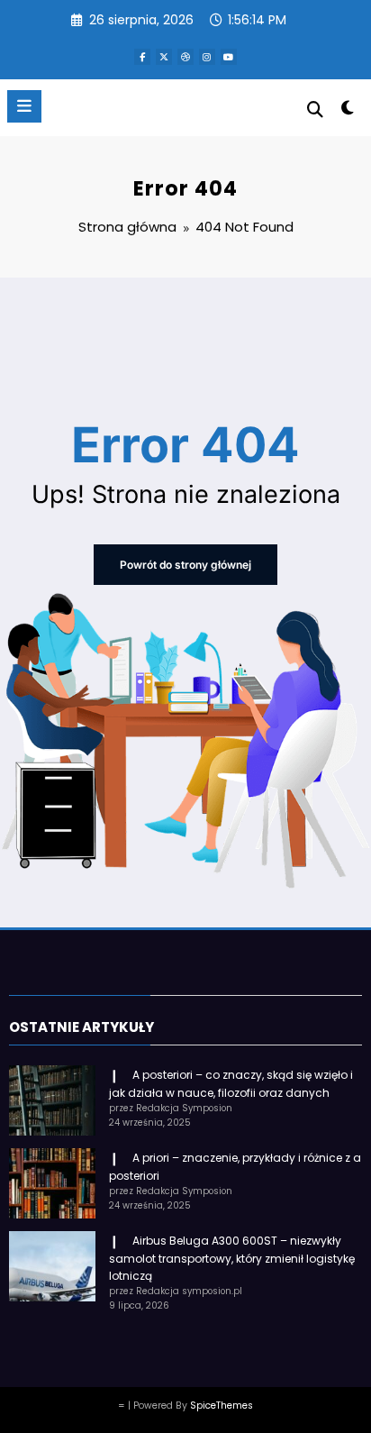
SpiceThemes (221, 1405)
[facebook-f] (142, 57)
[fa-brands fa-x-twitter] (164, 57)
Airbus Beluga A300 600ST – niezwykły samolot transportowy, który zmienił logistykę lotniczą (232, 1258)
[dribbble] (185, 57)
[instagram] (207, 57)
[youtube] (229, 57)
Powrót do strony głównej (185, 564)
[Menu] (24, 106)
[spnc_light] (348, 111)
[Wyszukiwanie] (315, 109)
